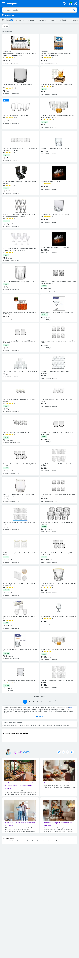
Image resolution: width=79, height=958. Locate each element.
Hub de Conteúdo (35, 725)
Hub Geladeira (57, 725)
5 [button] (41, 702)
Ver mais (39, 716)
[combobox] (39, 10)
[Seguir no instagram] (67, 752)
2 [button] (29, 702)
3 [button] (33, 702)
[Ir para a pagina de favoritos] (64, 3)
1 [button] (25, 702)
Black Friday (6, 725)
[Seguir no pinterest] (72, 752)
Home (7, 841)
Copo (46, 841)
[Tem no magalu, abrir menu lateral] (3, 3)
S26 (27, 725)
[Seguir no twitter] (59, 752)
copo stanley (39, 737)
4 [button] (37, 702)
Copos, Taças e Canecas (35, 841)
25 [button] (50, 702)
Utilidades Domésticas (17, 841)
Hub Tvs (66, 725)
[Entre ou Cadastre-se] (75, 3)
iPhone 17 (14, 725)
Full (6, 26)
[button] (74, 10)
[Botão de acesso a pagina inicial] (33, 3)
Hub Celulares (47, 725)
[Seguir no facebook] (63, 752)
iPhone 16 (22, 725)
